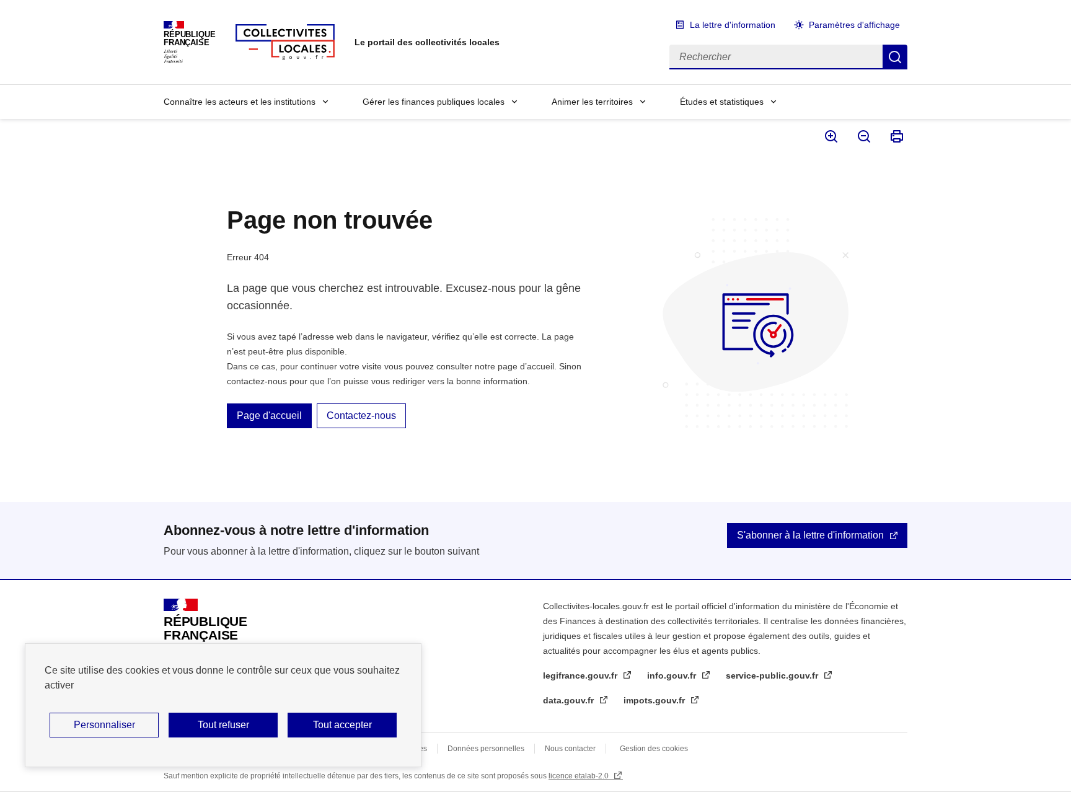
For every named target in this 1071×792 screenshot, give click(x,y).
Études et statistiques (722, 102)
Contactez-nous (361, 415)
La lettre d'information (732, 25)
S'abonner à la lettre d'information (810, 535)
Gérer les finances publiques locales (434, 102)
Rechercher (895, 57)
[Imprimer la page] (895, 136)
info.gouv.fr (673, 675)
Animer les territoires (592, 102)
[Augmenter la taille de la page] (830, 136)
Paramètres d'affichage (854, 25)
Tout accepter (342, 724)
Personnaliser (104, 724)
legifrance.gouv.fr (581, 675)
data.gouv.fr (569, 700)
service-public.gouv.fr (773, 675)
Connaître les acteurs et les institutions (239, 102)
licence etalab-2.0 (579, 776)
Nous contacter (570, 748)
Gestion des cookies (654, 748)
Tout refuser (223, 724)
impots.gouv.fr (655, 700)
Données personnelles (485, 748)
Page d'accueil (269, 415)
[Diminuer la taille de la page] (863, 136)
